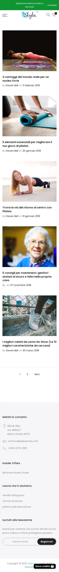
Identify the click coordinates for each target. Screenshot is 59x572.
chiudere (8, 5)
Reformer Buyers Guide (15, 472)
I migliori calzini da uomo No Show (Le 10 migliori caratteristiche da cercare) (29, 344)
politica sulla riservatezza (16, 506)
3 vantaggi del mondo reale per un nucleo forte (25, 79)
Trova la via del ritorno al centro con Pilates (27, 209)
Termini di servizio (12, 501)
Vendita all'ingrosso (13, 495)
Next (37, 374)
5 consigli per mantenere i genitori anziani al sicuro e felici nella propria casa (26, 276)
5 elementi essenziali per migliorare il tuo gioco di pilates (27, 144)
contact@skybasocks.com (23, 441)
